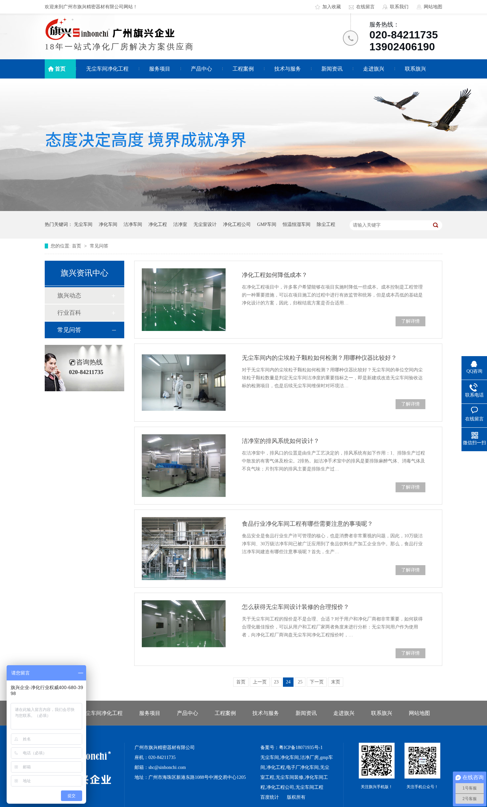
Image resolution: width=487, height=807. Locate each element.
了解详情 (410, 321)
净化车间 (108, 224)
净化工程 (157, 224)
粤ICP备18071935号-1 (301, 747)
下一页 (317, 681)
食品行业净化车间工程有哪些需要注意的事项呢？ (307, 523)
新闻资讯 (332, 69)
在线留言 (365, 6)
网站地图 (433, 6)
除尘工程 (326, 224)
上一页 (260, 681)
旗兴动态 (69, 295)
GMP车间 (266, 224)
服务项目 (159, 69)
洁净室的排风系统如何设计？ (280, 441)
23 (276, 681)
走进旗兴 (373, 69)
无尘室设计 (205, 224)
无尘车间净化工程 (107, 69)
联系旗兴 (415, 69)
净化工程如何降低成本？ (274, 275)
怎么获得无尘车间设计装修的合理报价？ (295, 607)
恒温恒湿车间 (296, 224)
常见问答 (99, 245)
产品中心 (201, 69)
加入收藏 (331, 6)
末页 (335, 681)
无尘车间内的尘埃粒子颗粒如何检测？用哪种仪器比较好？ (319, 357)
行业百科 (69, 312)
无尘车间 (83, 224)
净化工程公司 (237, 224)
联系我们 (399, 6)
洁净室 (180, 224)
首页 (60, 69)
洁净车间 (133, 224)
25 (300, 681)
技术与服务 (287, 69)
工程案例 (243, 69)
